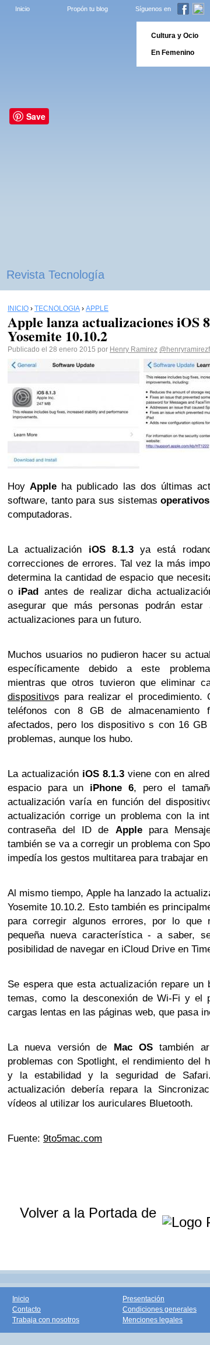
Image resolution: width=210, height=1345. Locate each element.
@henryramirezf (184, 349)
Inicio (22, 8)
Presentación (143, 1299)
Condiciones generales (160, 1309)
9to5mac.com (72, 1138)
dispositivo (31, 696)
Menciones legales (153, 1320)
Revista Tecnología (55, 274)
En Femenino (172, 52)
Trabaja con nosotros (45, 1320)
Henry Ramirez (134, 349)
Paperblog (64, 44)
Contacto (26, 1309)
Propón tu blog (87, 8)
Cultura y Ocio (174, 36)
